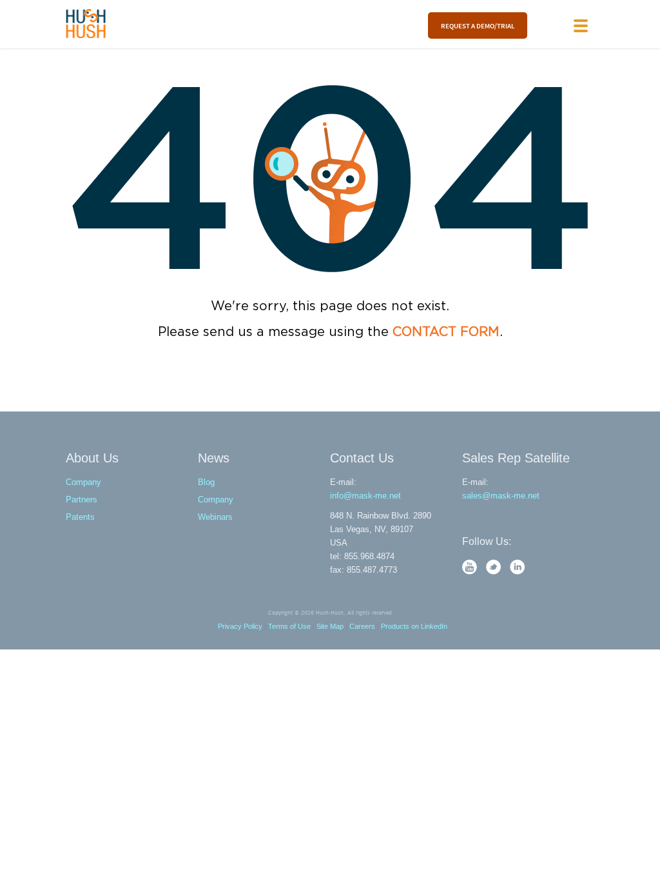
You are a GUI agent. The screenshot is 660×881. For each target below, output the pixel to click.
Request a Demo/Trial (477, 25)
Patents (80, 517)
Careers (362, 626)
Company (83, 482)
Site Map (330, 626)
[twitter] (494, 572)
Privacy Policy (240, 626)
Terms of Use (289, 626)
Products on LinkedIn (414, 626)
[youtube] (471, 572)
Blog (206, 482)
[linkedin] (517, 572)
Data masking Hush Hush (86, 23)
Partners (81, 499)
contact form (446, 332)
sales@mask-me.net (500, 495)
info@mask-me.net (365, 495)
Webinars (215, 517)
